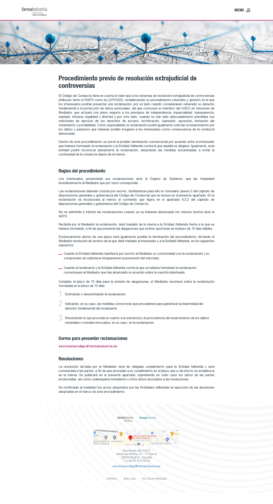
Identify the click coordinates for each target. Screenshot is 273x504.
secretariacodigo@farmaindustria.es (88, 346)
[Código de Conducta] (35, 10)
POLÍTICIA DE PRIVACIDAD (154, 479)
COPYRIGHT (112, 479)
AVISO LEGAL (130, 479)
